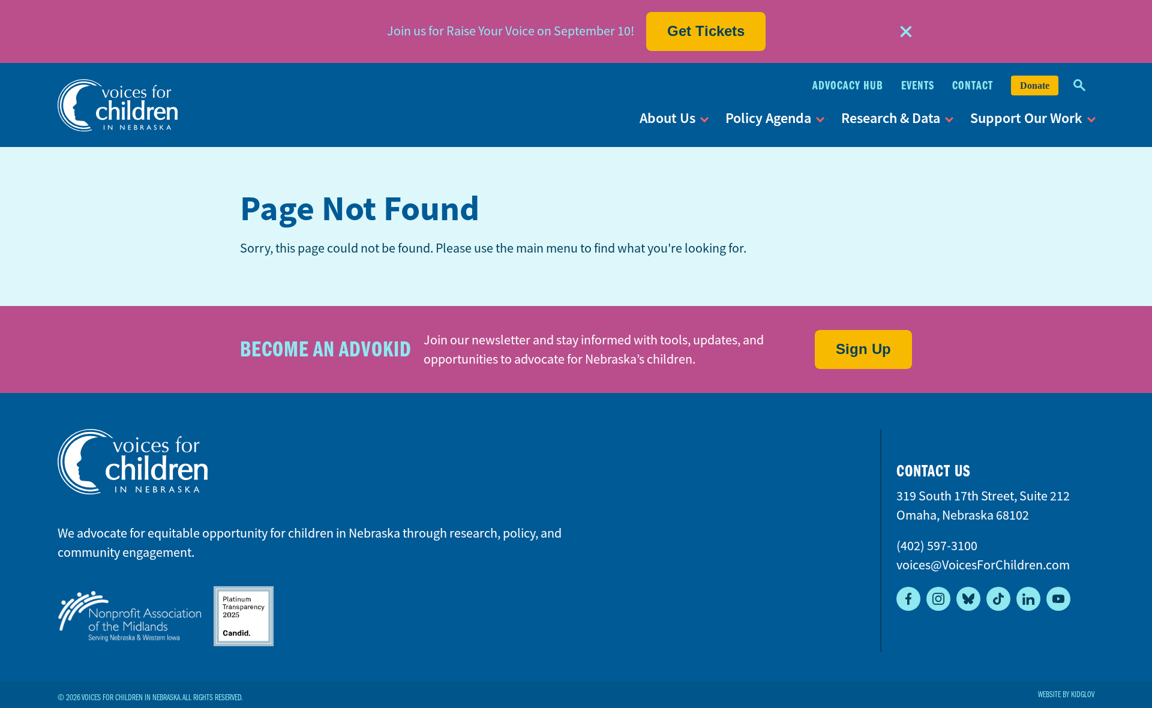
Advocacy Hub (847, 85)
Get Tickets (706, 31)
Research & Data (890, 118)
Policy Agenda (768, 118)
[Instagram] (938, 599)
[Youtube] (1058, 599)
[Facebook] (908, 599)
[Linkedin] (1028, 599)
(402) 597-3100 (936, 546)
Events (917, 85)
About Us (667, 118)
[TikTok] (998, 599)
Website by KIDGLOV (1066, 695)
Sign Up (863, 349)
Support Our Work (1026, 118)
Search (1079, 85)
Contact (972, 85)
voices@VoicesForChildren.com (983, 565)
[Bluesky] (968, 599)
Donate (1034, 85)
